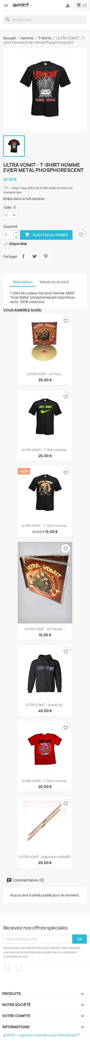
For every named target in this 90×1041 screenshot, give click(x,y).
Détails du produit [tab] (54, 282)
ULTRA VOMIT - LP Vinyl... (45, 374)
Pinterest (45, 256)
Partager (23, 256)
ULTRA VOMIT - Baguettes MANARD (45, 857)
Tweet (34, 256)
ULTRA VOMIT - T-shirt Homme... (45, 450)
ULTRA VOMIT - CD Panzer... (45, 629)
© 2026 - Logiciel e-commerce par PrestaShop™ (41, 1035)
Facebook (7, 968)
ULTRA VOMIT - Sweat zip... (45, 705)
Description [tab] (23, 282)
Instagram (19, 968)
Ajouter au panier (46, 234)
